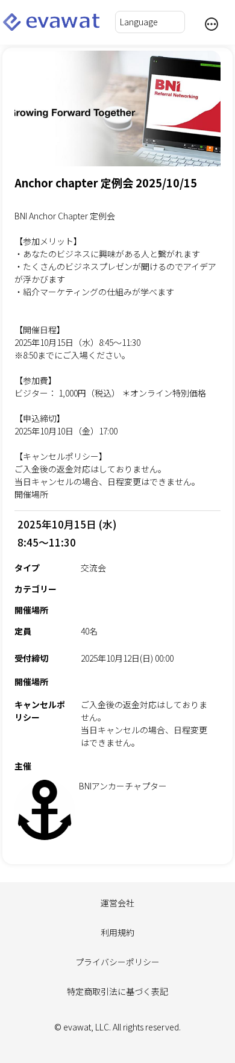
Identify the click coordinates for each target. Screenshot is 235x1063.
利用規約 (117, 932)
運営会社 (117, 903)
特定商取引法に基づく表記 (117, 991)
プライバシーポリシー (117, 962)
